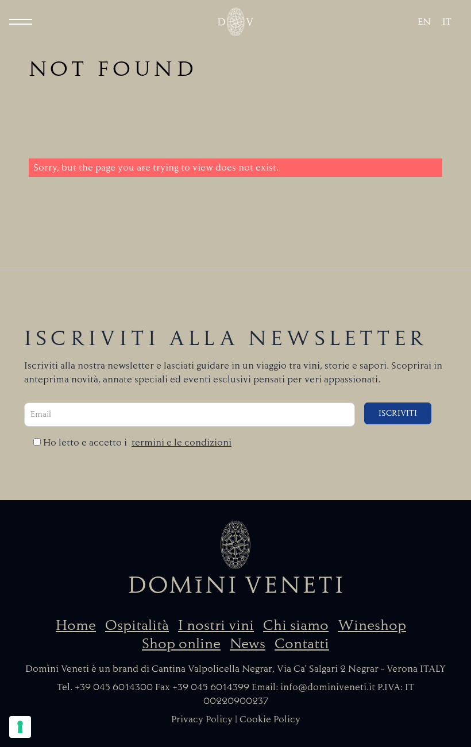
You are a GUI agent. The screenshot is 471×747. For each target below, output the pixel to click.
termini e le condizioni (181, 442)
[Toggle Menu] (20, 21)
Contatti (302, 643)
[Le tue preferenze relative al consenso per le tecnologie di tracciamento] (20, 727)
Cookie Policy (270, 719)
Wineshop (372, 625)
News (247, 643)
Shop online (181, 643)
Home (76, 625)
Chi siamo (296, 625)
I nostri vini (216, 625)
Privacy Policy (202, 719)
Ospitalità (137, 625)
